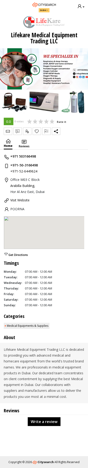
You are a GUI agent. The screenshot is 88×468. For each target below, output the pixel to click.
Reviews (24, 146)
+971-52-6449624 (23, 171)
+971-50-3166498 (24, 165)
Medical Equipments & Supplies (27, 326)
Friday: (9, 294)
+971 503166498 (23, 156)
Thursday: (11, 288)
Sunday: (10, 305)
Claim (27, 131)
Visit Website (20, 200)
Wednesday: (13, 283)
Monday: (10, 271)
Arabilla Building (22, 185)
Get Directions (18, 255)
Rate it (61, 122)
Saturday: (11, 299)
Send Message (8, 131)
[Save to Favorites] (37, 131)
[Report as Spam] (46, 131)
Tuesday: (10, 277)
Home (8, 146)
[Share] (56, 131)
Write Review (17, 131)
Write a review (44, 421)
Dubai (43, 10)
